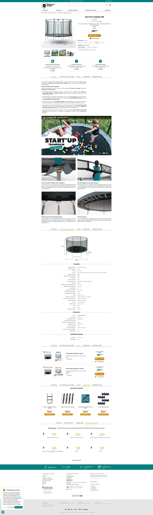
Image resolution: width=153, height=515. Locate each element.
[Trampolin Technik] (50, 5)
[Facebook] (73, 496)
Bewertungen (99, 21)
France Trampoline (94, 490)
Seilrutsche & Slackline (90, 10)
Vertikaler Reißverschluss (81, 315)
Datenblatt (69, 423)
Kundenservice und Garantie (47, 479)
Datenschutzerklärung (46, 480)
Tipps (43, 484)
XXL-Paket (81, 1)
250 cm (85, 42)
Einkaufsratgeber (45, 503)
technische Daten (66, 77)
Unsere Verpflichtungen (46, 478)
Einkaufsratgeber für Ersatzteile (47, 506)
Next (75, 53)
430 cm (102, 42)
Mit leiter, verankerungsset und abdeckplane (87, 49)
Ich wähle (11, 507)
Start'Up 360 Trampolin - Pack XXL (75, 368)
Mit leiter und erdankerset (92, 47)
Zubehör (86, 77)
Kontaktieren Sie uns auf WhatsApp (75, 487)
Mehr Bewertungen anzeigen (76, 460)
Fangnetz (46, 105)
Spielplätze (108, 10)
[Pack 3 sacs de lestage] (103, 398)
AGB (43, 483)
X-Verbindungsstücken (59, 101)
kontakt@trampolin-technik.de (72, 484)
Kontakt (43, 476)
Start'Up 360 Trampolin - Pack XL (74, 353)
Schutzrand (47, 109)
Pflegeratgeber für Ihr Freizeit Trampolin (84, 503)
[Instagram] (76, 496)
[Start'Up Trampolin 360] (59, 31)
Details (52, 70)
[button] (3, 512)
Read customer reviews (47, 492)
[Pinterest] (78, 496)
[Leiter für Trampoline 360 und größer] (49, 398)
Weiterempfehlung (93, 481)
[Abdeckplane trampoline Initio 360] (85, 398)
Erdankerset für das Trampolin (67, 407)
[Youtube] (81, 496)
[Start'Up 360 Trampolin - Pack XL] (53, 361)
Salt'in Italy (93, 487)
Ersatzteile (59, 10)
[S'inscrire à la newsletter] (107, 478)
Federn (50, 91)
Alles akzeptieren (18, 507)
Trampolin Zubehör (72, 10)
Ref (87, 21)
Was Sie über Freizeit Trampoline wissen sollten (102, 503)
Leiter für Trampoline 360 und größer (49, 407)
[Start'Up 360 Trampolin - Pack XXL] (53, 376)
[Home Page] (42, 12)
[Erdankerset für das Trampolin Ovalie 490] (67, 398)
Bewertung (97, 77)
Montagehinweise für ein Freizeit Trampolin (67, 503)
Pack (78, 77)
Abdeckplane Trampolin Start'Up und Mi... (85, 407)
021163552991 (108, 1)
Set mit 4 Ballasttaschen (103, 407)
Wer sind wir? (44, 475)
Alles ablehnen (5, 507)
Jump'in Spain (94, 488)
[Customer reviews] (47, 487)
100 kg (78, 274)
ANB (45, 483)
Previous (42, 53)
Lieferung (44, 481)
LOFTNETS (93, 486)
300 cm (91, 42)
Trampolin (45, 10)
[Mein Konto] (107, 5)
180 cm (80, 42)
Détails (94, 26)
